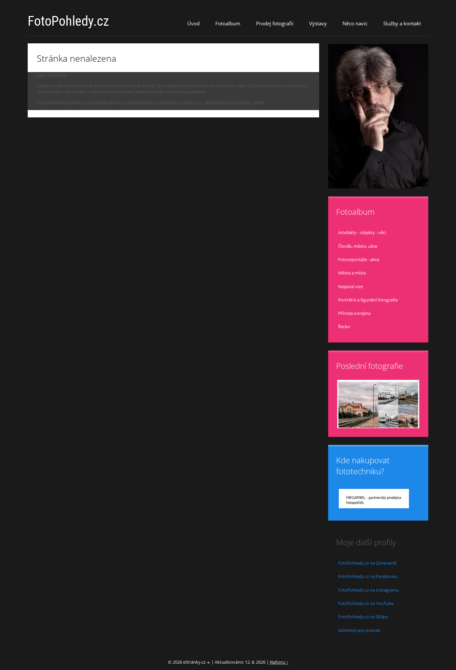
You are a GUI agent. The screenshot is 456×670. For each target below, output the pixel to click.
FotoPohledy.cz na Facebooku (368, 576)
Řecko (344, 326)
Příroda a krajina (354, 313)
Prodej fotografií (274, 23)
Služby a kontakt (402, 23)
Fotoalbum (227, 23)
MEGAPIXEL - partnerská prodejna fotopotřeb (373, 500)
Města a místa (352, 273)
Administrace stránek (359, 630)
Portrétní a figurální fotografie (368, 300)
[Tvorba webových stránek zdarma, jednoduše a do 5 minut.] (209, 662)
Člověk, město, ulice (357, 246)
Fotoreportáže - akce (358, 259)
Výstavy (318, 23)
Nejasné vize (350, 286)
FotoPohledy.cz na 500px (363, 617)
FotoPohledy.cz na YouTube (366, 603)
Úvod (193, 23)
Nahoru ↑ (279, 662)
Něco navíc (355, 23)
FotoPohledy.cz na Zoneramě (367, 563)
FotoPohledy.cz (68, 21)
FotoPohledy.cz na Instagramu (368, 590)
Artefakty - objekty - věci (362, 232)
